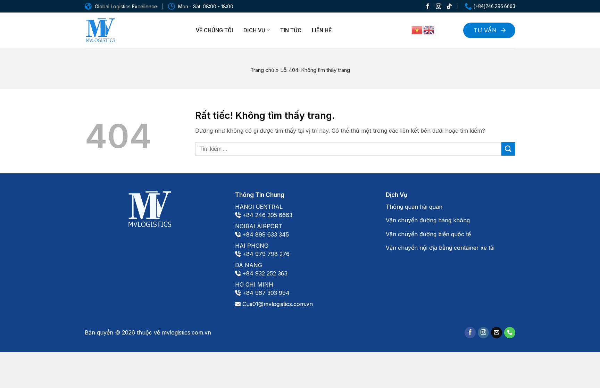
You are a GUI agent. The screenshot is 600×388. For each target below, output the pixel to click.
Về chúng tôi (214, 30)
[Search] (449, 29)
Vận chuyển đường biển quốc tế (428, 234)
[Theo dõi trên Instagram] (438, 6)
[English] (429, 30)
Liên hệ (322, 30)
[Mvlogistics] (100, 30)
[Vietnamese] (417, 30)
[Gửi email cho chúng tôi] (496, 332)
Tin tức (290, 30)
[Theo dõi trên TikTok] (449, 6)
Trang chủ (262, 70)
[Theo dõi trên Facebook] (428, 6)
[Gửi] (508, 149)
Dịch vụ (254, 30)
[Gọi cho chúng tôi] (509, 332)
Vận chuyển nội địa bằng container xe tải (440, 247)
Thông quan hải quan (414, 206)
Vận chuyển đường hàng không (428, 220)
